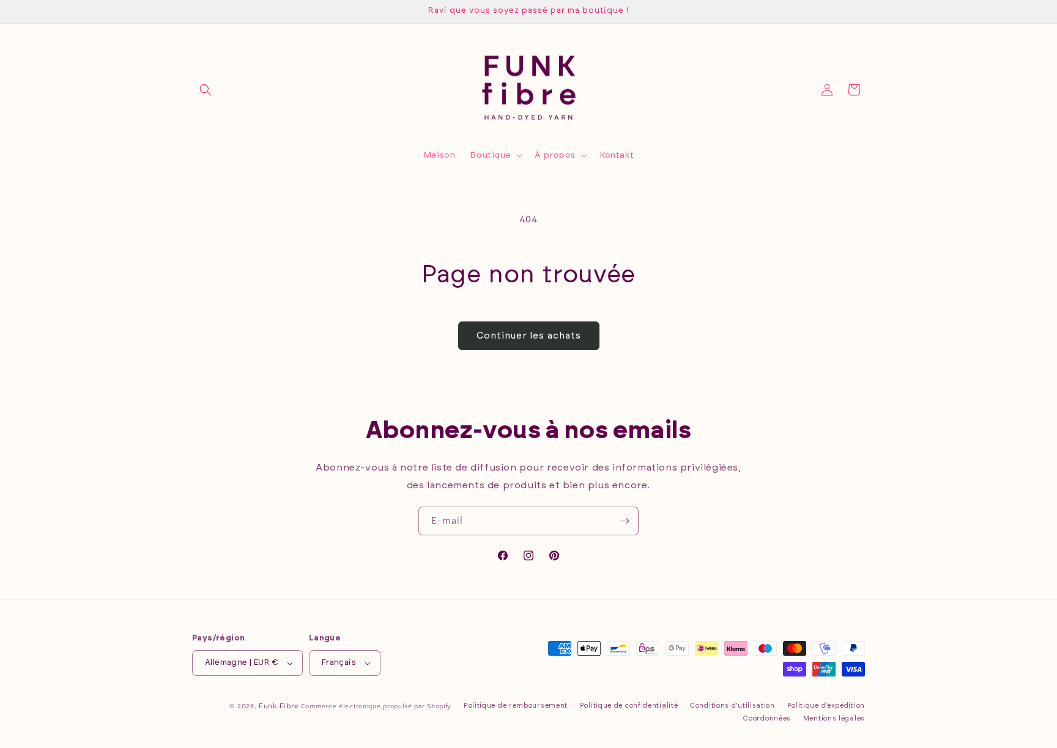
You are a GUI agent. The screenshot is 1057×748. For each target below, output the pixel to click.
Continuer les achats (529, 335)
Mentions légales (834, 718)
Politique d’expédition (826, 705)
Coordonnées (767, 718)
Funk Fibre (279, 706)
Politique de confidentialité (629, 705)
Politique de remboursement (516, 705)
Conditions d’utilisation (732, 705)
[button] (205, 89)
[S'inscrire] (624, 521)
